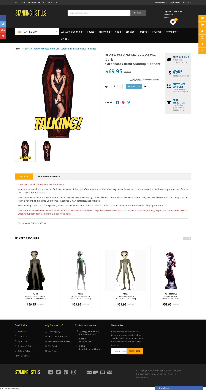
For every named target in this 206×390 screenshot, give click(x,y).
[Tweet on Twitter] (129, 102)
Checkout (187, 2)
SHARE (108, 102)
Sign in (167, 11)
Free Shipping (53, 331)
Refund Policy (23, 351)
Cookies (172, 373)
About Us (21, 331)
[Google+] (3, 30)
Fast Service (53, 346)
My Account (22, 341)
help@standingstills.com (90, 349)
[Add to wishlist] (145, 86)
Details (23, 176)
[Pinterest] (3, 36)
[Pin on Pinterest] (124, 102)
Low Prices (52, 351)
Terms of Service (22, 355)
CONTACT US (51, 2)
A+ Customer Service (57, 336)
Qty (107, 86)
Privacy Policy (142, 373)
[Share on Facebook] (118, 102)
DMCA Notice (142, 377)
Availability (137, 80)
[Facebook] (3, 18)
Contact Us (22, 336)
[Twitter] (3, 24)
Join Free (177, 11)
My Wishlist (175, 2)
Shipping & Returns (49, 176)
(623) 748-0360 (34, 2)
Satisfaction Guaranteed (58, 341)
